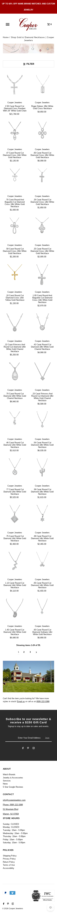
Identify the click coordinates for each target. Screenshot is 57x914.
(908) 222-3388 (42, 701)
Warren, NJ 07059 (11, 814)
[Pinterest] (28, 748)
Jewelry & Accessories (13, 778)
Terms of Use (9, 865)
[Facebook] (23, 748)
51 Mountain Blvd (10, 809)
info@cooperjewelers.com (14, 800)
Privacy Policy (9, 859)
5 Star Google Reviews (13, 787)
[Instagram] (34, 748)
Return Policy (9, 862)
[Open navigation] (7, 24)
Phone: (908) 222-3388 (13, 805)
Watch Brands (9, 774)
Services (7, 781)
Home (6, 37)
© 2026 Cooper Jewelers (12, 908)
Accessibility (8, 868)
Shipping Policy (10, 856)
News (5, 784)
